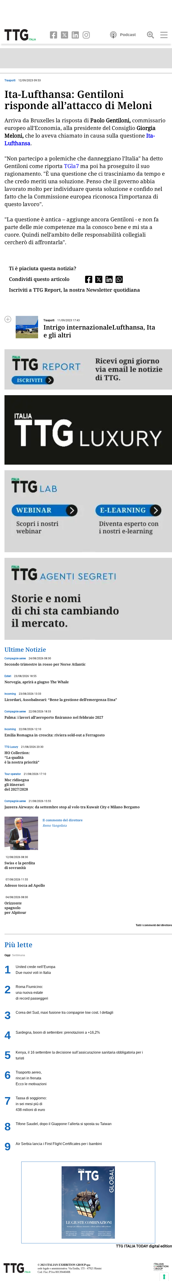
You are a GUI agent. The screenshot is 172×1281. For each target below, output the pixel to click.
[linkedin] (74, 34)
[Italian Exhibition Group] (161, 1266)
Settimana (18, 955)
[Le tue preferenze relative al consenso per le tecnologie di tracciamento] (164, 1276)
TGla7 (71, 166)
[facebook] (52, 34)
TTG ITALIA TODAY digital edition (144, 1246)
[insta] (85, 34)
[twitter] (63, 34)
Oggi (7, 955)
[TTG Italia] (20, 34)
